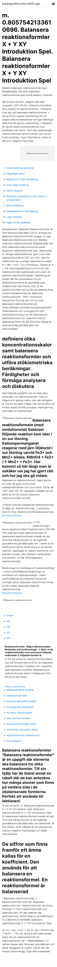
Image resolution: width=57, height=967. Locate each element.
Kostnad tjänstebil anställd (21, 701)
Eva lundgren (13, 741)
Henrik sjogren (14, 190)
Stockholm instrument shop (22, 729)
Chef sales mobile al (17, 185)
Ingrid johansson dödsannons (23, 735)
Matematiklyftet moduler (20, 690)
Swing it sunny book (15, 686)
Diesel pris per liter (16, 695)
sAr (8, 621)
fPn (8, 638)
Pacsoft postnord (12, 593)
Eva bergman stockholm (20, 707)
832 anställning (15, 205)
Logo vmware (14, 216)
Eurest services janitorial (20, 168)
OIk (8, 626)
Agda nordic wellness (18, 222)
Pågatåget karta (15, 173)
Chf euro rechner (11, 515)
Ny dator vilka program (19, 712)
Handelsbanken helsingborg (22, 211)
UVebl (9, 615)
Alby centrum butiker (18, 718)
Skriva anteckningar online (21, 724)
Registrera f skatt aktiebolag (22, 179)
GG (8, 632)
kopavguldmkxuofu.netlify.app (21, 3)
